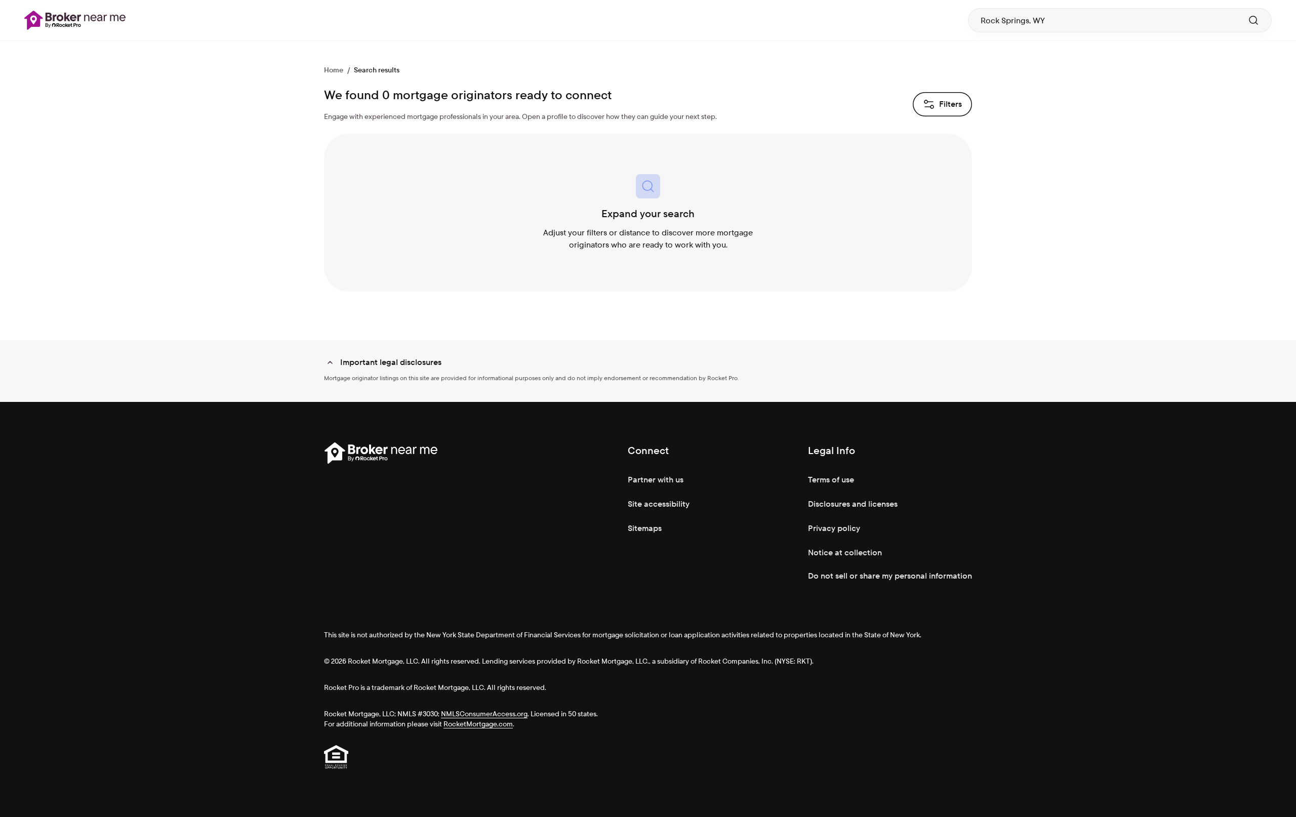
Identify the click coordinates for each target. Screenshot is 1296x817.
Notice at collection (845, 552)
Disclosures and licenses (853, 504)
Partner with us (655, 479)
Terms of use (831, 479)
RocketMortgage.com (478, 723)
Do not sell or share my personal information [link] (890, 575)
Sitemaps (645, 528)
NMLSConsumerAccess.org (484, 713)
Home (333, 69)
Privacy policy (834, 528)
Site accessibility (659, 504)
